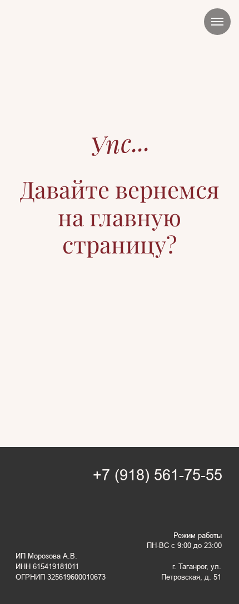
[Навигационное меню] (217, 22)
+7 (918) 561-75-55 (157, 475)
